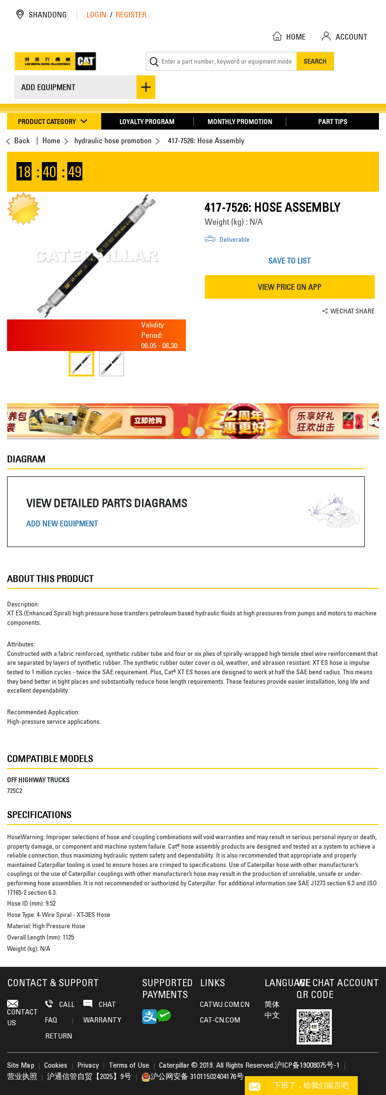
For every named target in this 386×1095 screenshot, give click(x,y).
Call (65, 1005)
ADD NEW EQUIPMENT (62, 524)
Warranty (102, 1020)
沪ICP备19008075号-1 (307, 1066)
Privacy (88, 1066)
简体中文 (272, 1010)
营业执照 (22, 1077)
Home (51, 140)
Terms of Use (129, 1066)
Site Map (20, 1066)
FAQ (51, 1020)
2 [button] (200, 431)
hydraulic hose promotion (113, 140)
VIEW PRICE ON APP (290, 287)
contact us (22, 1018)
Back (22, 140)
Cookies (55, 1066)
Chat (106, 1005)
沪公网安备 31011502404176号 (197, 1077)
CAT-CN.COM (220, 1020)
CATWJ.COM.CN (224, 1005)
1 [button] (186, 431)
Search (315, 61)
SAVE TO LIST (289, 260)
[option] (96, 255)
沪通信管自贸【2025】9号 (89, 1077)
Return (58, 1036)
